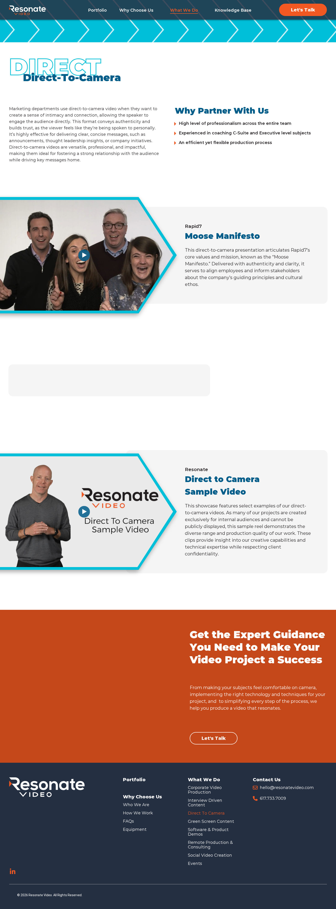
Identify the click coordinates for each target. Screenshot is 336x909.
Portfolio (97, 10)
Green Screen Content (211, 821)
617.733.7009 (273, 798)
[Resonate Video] (27, 10)
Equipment (135, 829)
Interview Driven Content (205, 803)
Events (195, 863)
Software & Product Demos (208, 832)
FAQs (128, 821)
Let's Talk (303, 10)
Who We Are (136, 804)
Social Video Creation (210, 855)
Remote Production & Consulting (210, 845)
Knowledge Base (233, 10)
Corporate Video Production (205, 790)
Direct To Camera (206, 813)
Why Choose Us (136, 10)
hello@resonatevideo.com (287, 787)
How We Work (138, 813)
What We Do (184, 10)
